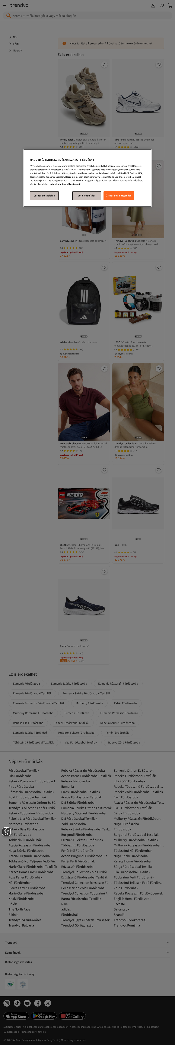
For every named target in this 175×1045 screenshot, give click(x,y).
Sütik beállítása (87, 195)
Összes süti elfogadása (119, 195)
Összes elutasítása (44, 195)
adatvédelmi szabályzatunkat (65, 184)
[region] (87, 178)
